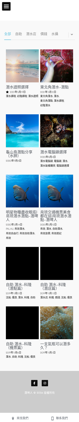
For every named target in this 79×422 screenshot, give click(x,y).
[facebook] (34, 383)
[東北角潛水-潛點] (56, 65)
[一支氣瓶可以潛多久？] (56, 322)
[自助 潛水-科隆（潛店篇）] (56, 263)
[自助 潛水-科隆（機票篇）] (22, 322)
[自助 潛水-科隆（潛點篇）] (22, 263)
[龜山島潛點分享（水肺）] (22, 130)
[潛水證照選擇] (22, 65)
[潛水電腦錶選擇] (56, 130)
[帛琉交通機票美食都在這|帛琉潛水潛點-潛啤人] (56, 191)
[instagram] (45, 383)
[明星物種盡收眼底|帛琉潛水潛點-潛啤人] (22, 191)
